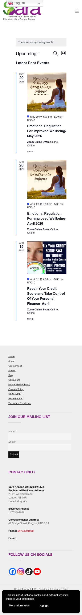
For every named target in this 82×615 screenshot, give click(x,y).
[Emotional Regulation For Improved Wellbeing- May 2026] (46, 91)
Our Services (15, 366)
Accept (44, 605)
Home (11, 356)
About (11, 361)
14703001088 (25, 530)
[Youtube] (37, 571)
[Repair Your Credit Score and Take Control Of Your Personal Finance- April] (46, 257)
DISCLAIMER (15, 394)
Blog (10, 375)
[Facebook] (12, 571)
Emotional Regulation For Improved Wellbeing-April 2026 (46, 218)
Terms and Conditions (19, 403)
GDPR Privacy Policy (19, 384)
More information (19, 605)
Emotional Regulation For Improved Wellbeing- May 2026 (46, 130)
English (19, 3)
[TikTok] (29, 571)
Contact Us (14, 380)
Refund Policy (15, 398)
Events (12, 370)
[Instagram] (20, 571)
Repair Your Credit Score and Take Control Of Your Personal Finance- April (46, 296)
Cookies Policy (16, 389)
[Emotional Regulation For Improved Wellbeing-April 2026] (46, 179)
